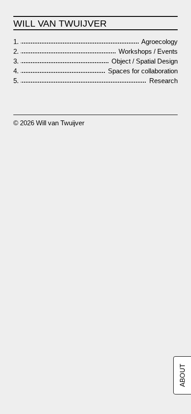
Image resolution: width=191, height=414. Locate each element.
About (182, 375)
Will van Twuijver (60, 23)
